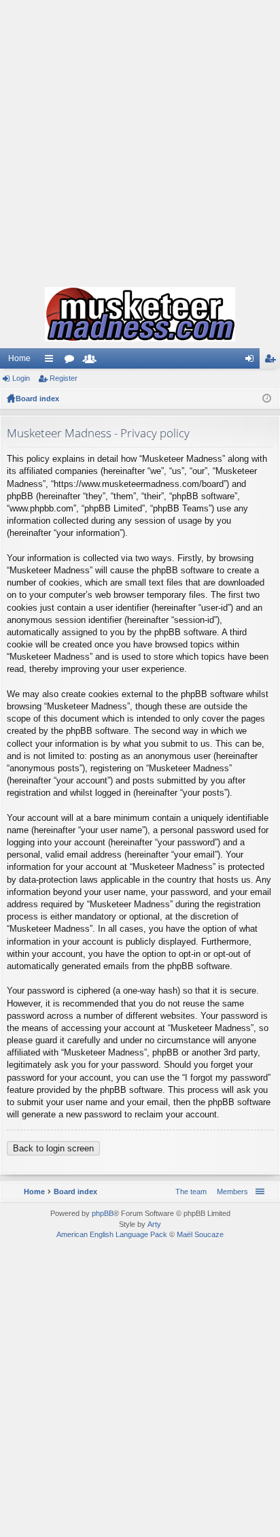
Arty (154, 1224)
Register (63, 378)
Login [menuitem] (252, 361)
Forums (72, 361)
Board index (37, 398)
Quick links (51, 361)
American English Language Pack (111, 1234)
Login (21, 378)
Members (92, 361)
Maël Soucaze (200, 1234)
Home (19, 358)
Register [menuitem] (272, 361)
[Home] (140, 314)
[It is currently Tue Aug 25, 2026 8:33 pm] (266, 398)
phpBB (102, 1213)
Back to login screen (53, 1148)
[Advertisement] (140, 140)
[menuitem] (229, 1191)
